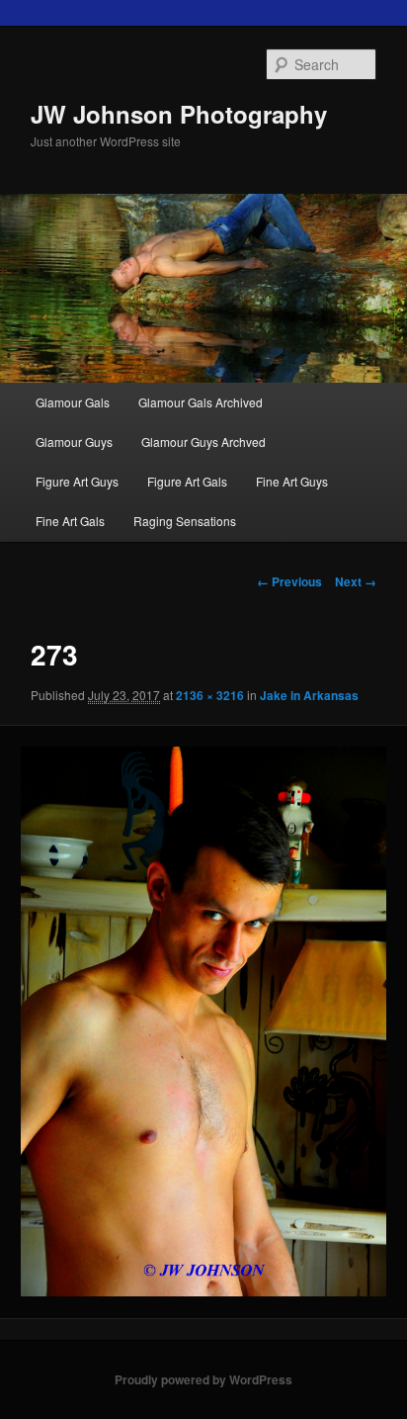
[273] (203, 1021)
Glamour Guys (74, 441)
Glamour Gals (73, 402)
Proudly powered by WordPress (203, 1379)
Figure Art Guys (77, 481)
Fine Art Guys (292, 481)
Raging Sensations (184, 520)
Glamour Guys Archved (203, 441)
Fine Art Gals (70, 520)
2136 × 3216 (210, 695)
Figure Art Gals (187, 481)
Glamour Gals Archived (200, 402)
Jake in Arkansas (309, 695)
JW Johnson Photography (179, 114)
